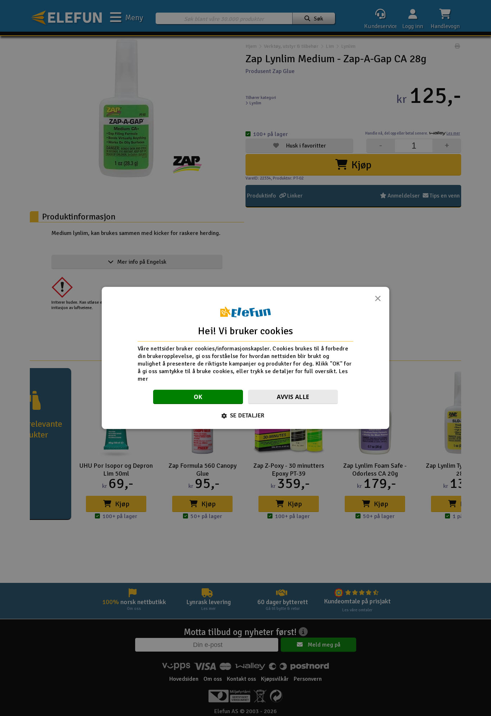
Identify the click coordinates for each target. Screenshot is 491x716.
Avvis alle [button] (293, 397)
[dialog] (245, 358)
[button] (246, 416)
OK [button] (198, 397)
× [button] (377, 300)
